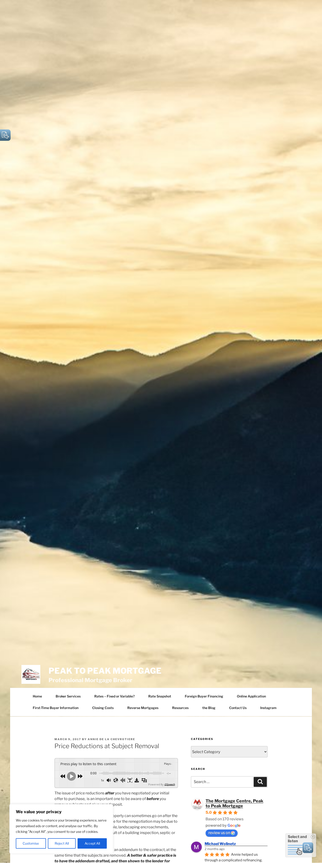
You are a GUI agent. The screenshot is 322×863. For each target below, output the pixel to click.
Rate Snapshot (159, 696)
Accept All (92, 843)
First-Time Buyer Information (55, 708)
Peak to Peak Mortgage (105, 671)
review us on (219, 832)
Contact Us (238, 708)
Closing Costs (103, 708)
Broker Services (68, 696)
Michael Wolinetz (220, 844)
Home (37, 696)
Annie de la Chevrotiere (111, 739)
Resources (180, 708)
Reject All (62, 843)
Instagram (268, 708)
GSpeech (169, 784)
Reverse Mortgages (142, 708)
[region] (61, 829)
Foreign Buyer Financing (204, 696)
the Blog (208, 708)
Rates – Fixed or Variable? (114, 696)
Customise (31, 843)
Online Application (251, 696)
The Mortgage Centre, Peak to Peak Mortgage (234, 803)
